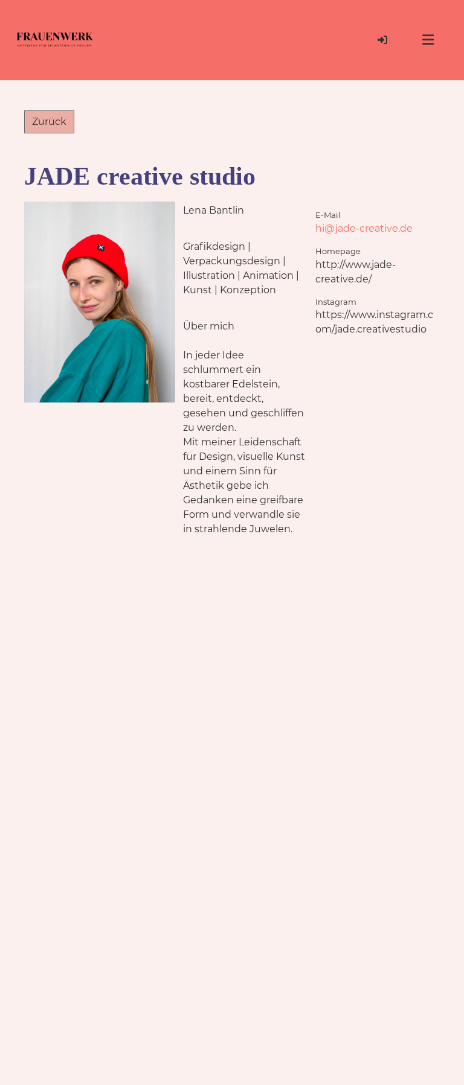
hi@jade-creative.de (364, 228)
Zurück (49, 121)
